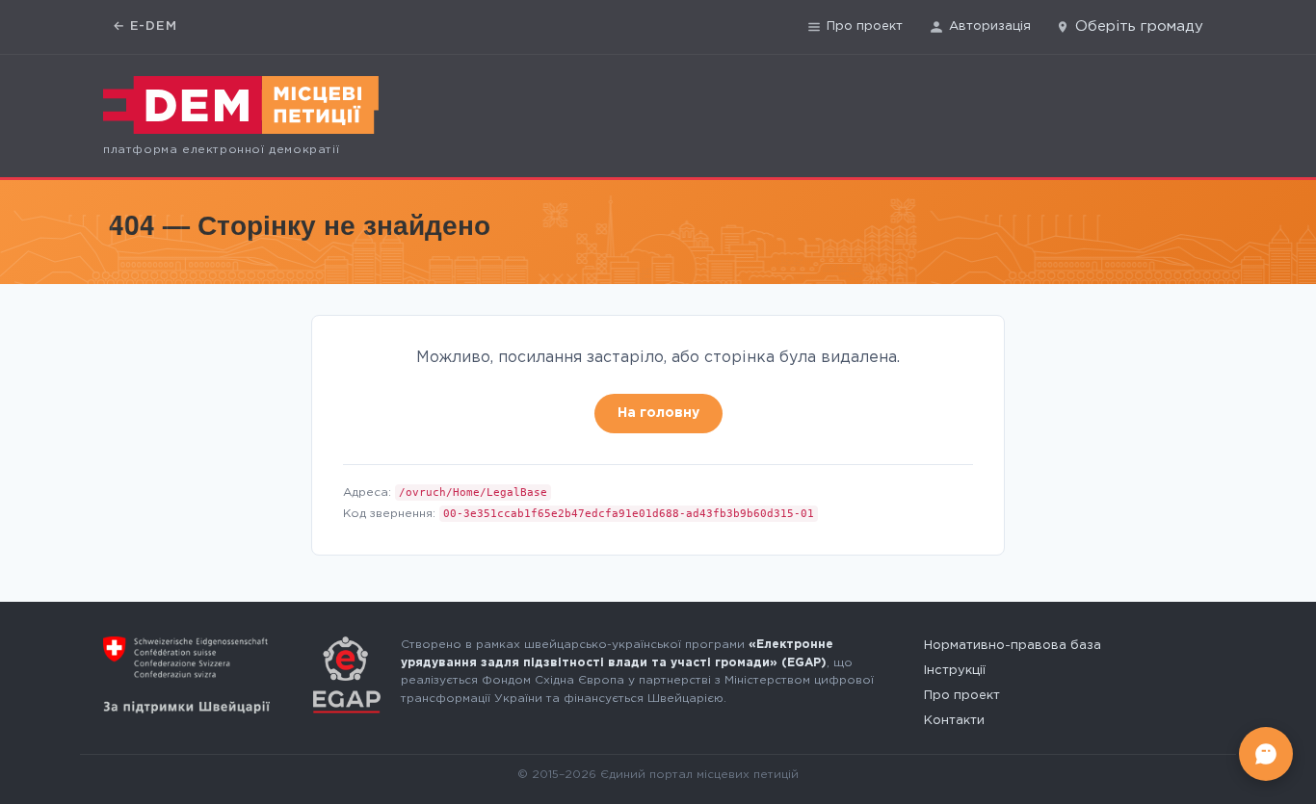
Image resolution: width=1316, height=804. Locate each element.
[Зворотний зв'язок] (1266, 754)
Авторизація (990, 26)
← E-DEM (145, 26)
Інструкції (955, 670)
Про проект (865, 26)
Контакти (954, 720)
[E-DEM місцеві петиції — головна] (241, 105)
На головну (658, 413)
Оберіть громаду (1139, 26)
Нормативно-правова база (1012, 645)
